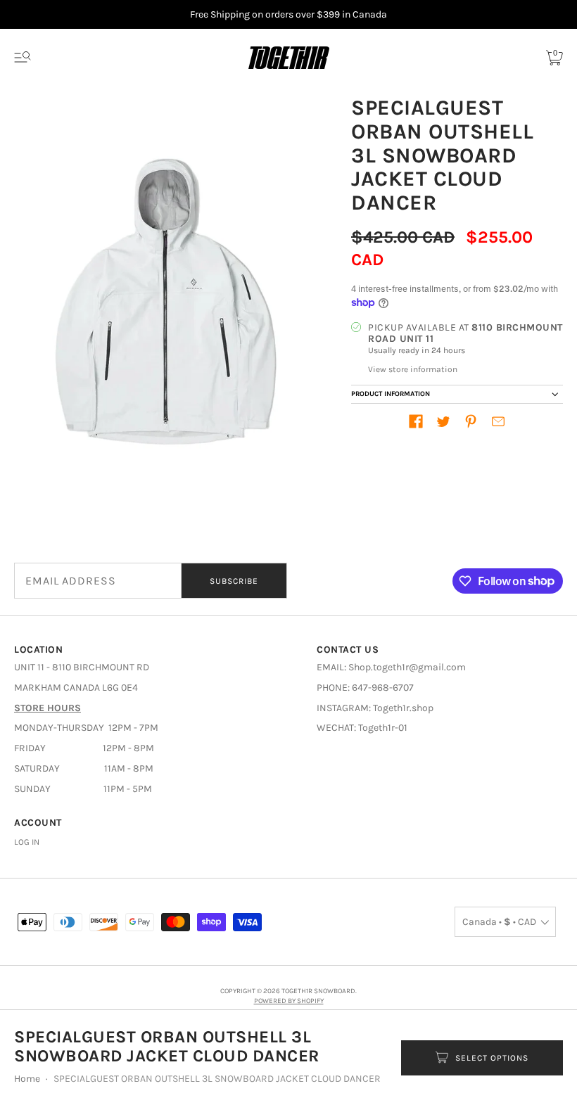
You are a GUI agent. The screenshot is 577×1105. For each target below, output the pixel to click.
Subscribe (234, 581)
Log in (26, 842)
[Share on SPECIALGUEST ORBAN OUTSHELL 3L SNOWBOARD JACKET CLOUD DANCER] (416, 421)
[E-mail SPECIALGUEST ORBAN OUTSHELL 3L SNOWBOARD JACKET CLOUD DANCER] (498, 421)
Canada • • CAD (499, 922)
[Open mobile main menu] (22, 57)
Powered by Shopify (289, 1001)
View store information (412, 369)
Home (27, 1079)
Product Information (390, 394)
